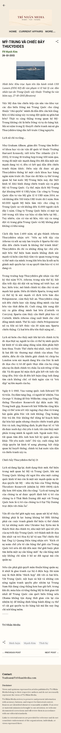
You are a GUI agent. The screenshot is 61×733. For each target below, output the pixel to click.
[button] (57, 42)
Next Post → (52, 652)
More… (50, 31)
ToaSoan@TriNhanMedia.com (19, 677)
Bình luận (14, 643)
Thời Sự (43, 643)
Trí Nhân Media (11, 624)
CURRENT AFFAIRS (31, 31)
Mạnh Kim (30, 643)
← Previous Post (11, 652)
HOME (13, 31)
